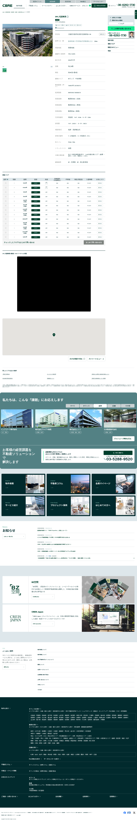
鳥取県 (120, 717)
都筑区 (50, 733)
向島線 (56, 741)
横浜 (63, 754)
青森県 (44, 715)
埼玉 (32, 736)
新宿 (55, 754)
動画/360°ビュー (113, 47)
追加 (101, 183)
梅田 (72, 754)
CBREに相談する (119, 452)
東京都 (73, 715)
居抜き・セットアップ (100, 711)
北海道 (33, 715)
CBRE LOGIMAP (69, 785)
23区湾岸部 (80, 731)
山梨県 (38, 717)
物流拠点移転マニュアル (36, 785)
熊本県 (78, 720)
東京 (32, 731)
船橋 (113, 738)
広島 (53, 743)
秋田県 (55, 715)
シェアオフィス (87, 711)
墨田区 (61, 731)
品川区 (73, 731)
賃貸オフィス (37, 1)
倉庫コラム (43, 765)
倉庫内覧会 (43, 771)
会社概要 (58, 796)
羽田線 (86, 741)
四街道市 (80, 738)
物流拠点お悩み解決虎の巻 (54, 785)
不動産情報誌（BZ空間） (37, 790)
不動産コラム (33, 6)
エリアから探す (34, 711)
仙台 (36, 754)
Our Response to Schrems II (20, 812)
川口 (44, 736)
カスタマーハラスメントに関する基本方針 (74, 812)
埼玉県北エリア (81, 736)
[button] (80, 28)
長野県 (33, 717)
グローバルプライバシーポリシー (7, 812)
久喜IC (90, 736)
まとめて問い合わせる (94, 242)
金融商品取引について (87, 812)
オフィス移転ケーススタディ (75, 779)
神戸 (90, 754)
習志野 (118, 738)
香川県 (38, 720)
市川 (42, 738)
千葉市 (37, 738)
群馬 (45, 741)
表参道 (50, 754)
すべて (72, 406)
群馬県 (108, 715)
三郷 (73, 736)
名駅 (67, 754)
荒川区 (67, 731)
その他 (127, 406)
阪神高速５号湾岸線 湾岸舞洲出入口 (80, 41)
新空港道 (73, 741)
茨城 (36, 741)
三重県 (95, 717)
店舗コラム (52, 765)
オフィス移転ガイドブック (37, 779)
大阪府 (67, 717)
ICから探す (43, 727)
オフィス (86, 406)
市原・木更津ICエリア (103, 738)
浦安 (123, 738)
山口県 (33, 720)
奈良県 (90, 717)
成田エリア (72, 738)
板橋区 (44, 731)
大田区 (55, 731)
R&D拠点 (83, 1)
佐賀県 (67, 720)
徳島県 (44, 720)
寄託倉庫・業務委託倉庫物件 (83, 727)
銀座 (45, 754)
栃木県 (103, 715)
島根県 (125, 717)
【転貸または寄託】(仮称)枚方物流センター (100, 374)
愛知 (40, 743)
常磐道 (65, 738)
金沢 (40, 754)
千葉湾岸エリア (57, 738)
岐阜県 (125, 715)
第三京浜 (92, 741)
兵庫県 (73, 717)
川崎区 (44, 733)
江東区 (50, 731)
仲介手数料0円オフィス (73, 711)
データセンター (98, 1)
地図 (109, 51)
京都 (49, 743)
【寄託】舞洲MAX (6, 374)
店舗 (114, 406)
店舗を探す (33, 747)
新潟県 (61, 717)
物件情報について (42, 654)
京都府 (78, 717)
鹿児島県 (96, 720)
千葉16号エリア (90, 738)
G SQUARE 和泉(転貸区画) (8, 378)
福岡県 (61, 720)
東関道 (67, 741)
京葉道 (61, 741)
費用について (41, 664)
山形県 (61, 715)
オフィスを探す (34, 709)
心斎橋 (77, 754)
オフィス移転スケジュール (55, 779)
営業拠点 (113, 796)
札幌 (32, 754)
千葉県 (91, 715)
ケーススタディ (47, 6)
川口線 (50, 741)
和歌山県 (102, 717)
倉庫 (100, 406)
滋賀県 (84, 717)
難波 (82, 754)
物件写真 (111, 40)
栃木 (40, 741)
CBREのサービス (75, 6)
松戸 (127, 738)
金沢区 (55, 733)
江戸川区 (38, 731)
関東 (32, 741)
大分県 (84, 720)
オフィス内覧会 (34, 771)
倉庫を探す (33, 724)
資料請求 (35, 183)
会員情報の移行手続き (43, 674)
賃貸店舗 (68, 1)
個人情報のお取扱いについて (50, 812)
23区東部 (88, 731)
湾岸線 (80, 741)
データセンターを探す (51, 759)
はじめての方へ (61, 6)
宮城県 (38, 715)
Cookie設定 (18, 815)
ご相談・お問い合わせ (8, 796)
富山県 (50, 717)
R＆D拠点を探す (34, 759)
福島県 (67, 715)
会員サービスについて (43, 669)
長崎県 (73, 720)
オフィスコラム (34, 765)
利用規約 (29, 812)
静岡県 (120, 715)
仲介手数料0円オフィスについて (46, 659)
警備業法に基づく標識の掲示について (8, 815)
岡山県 (114, 717)
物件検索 (19, 6)
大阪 (36, 743)
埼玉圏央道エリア (65, 736)
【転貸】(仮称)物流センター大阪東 (98, 378)
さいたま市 (38, 736)
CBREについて (41, 684)
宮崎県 (90, 720)
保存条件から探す (58, 711)
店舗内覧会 (52, 771)
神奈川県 (79, 715)
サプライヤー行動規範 (61, 812)
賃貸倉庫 (52, 1)
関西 (32, 743)
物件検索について (42, 649)
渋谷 (59, 754)
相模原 (38, 733)
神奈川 (33, 733)
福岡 (57, 743)
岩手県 (50, 715)
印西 (46, 738)
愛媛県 (50, 720)
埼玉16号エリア (53, 736)
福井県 (55, 717)
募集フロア (111, 44)
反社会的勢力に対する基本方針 (38, 812)
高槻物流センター (50, 378)
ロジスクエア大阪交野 (51, 374)
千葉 (32, 738)
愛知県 (114, 715)
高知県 (55, 720)
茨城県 (97, 715)
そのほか (40, 689)
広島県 (108, 717)
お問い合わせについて (43, 679)
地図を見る (102, 34)
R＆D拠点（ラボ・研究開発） (118, 711)
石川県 (44, 717)
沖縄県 (103, 720)
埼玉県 (85, 715)
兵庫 (45, 743)
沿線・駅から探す (46, 711)
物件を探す (5, 708)
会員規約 (86, 796)
